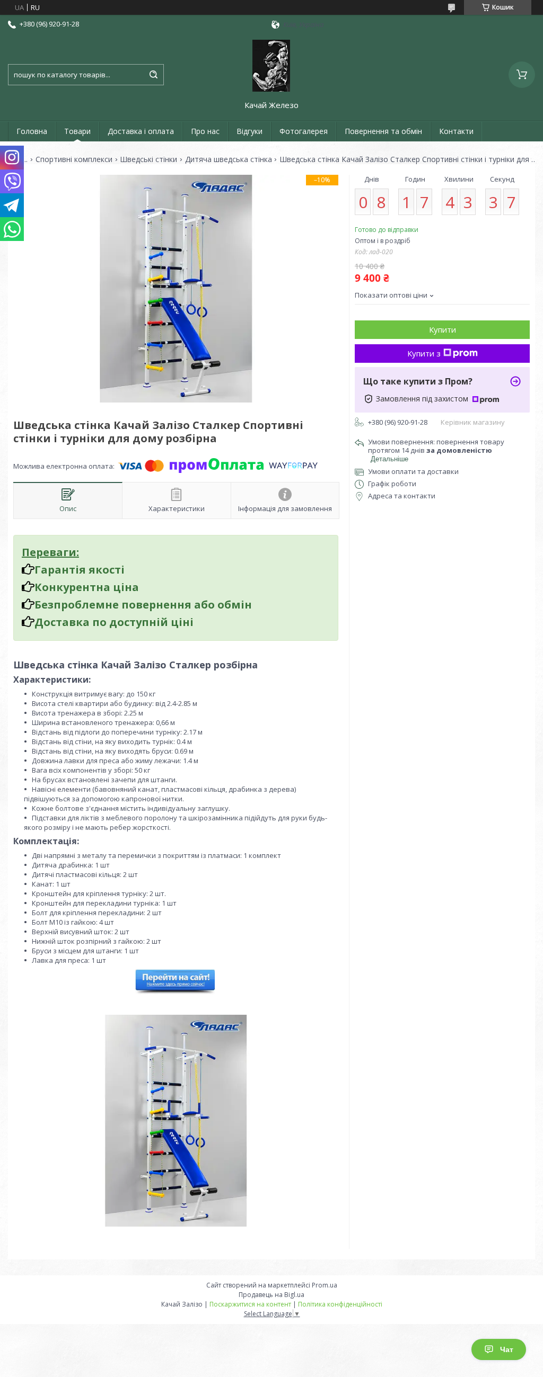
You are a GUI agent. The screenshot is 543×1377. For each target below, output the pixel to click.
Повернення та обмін (383, 131)
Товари (77, 131)
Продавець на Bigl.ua (271, 1294)
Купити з (424, 353)
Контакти (456, 131)
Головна (31, 131)
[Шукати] (153, 74)
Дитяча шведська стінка (228, 159)
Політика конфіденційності (340, 1304)
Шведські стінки (148, 159)
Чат (506, 1349)
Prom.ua (324, 1285)
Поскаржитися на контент (250, 1304)
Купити (442, 329)
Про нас (205, 131)
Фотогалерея (303, 131)
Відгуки (249, 131)
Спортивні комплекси (74, 159)
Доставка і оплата (141, 131)
